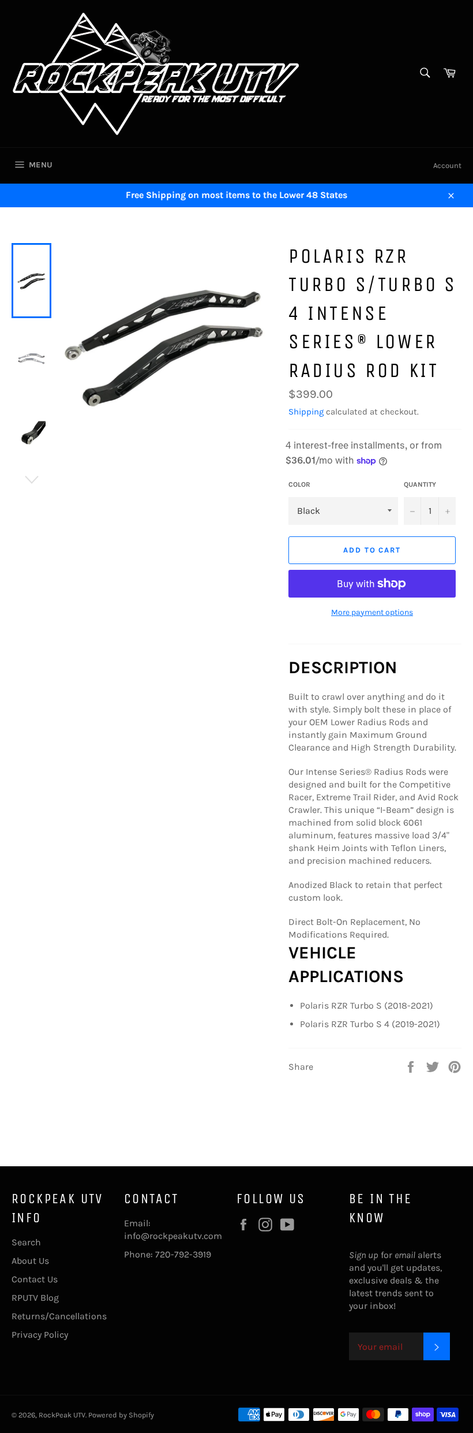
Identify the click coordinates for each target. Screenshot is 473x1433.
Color (299, 484)
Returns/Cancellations (59, 1316)
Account (447, 165)
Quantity (420, 484)
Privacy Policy (40, 1334)
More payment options (372, 612)
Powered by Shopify (121, 1414)
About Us (30, 1260)
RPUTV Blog (35, 1297)
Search (26, 1242)
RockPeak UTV (62, 1414)
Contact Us (35, 1279)
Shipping (306, 411)
